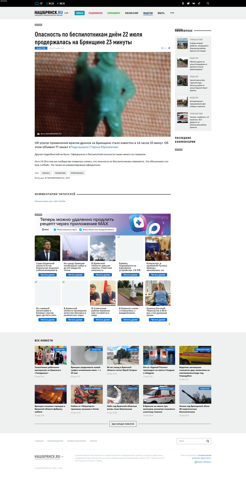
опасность (46, 173)
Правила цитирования (76, 441)
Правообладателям (55, 441)
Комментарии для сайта (50, 201)
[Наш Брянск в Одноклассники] (183, 3)
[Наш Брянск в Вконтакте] (193, 3)
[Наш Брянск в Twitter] (188, 3)
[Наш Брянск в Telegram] (199, 3)
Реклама (93, 441)
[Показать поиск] (208, 3)
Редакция (39, 441)
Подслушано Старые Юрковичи (93, 147)
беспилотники (60, 173)
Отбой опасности (77, 173)
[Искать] (207, 441)
